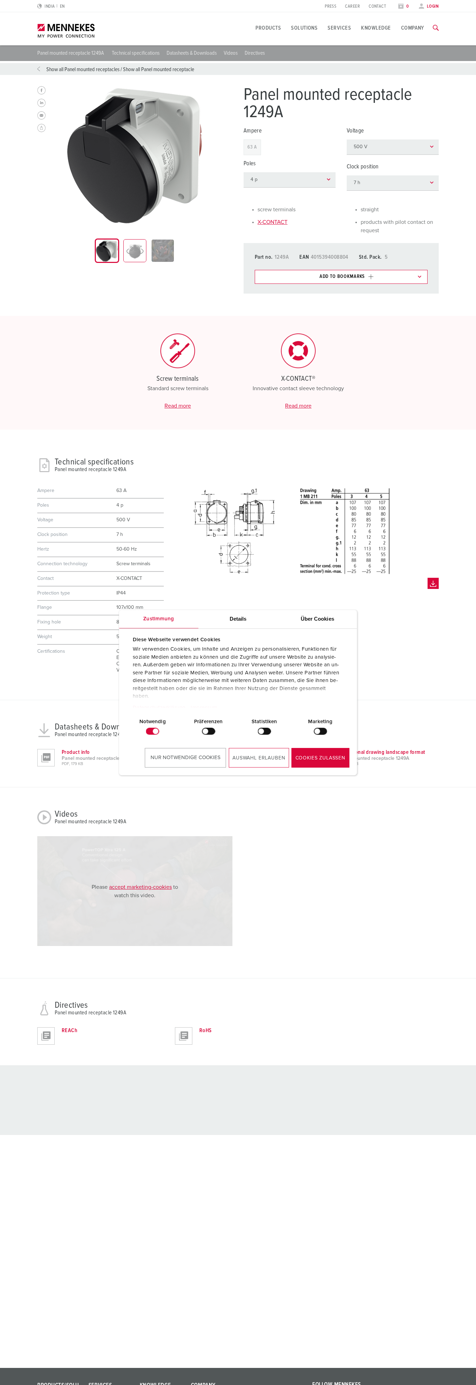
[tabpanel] (134, 156)
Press (330, 6)
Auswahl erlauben (258, 758)
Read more (177, 406)
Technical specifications (136, 53)
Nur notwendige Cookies (186, 757)
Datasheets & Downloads (192, 53)
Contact (377, 6)
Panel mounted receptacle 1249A (71, 53)
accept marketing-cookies (140, 887)
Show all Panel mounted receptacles (83, 69)
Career (352, 6)
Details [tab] (238, 619)
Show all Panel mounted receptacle (158, 69)
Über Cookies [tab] (317, 619)
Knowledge (376, 28)
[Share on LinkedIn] (41, 103)
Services (339, 28)
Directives (255, 53)
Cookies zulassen (320, 758)
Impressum (204, 707)
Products (268, 28)
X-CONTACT (272, 222)
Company (412, 28)
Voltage (355, 131)
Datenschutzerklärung (158, 707)
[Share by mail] (41, 115)
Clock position (363, 167)
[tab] (107, 251)
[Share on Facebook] (41, 90)
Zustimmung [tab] (158, 618)
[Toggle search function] (436, 28)
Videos (231, 53)
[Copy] (41, 128)
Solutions (304, 28)
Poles (250, 164)
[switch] (208, 731)
